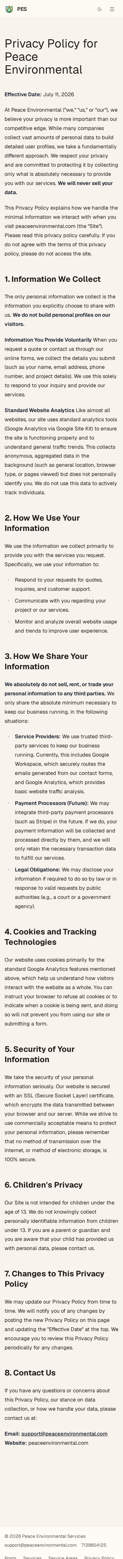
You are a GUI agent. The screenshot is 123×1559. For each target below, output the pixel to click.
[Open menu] (112, 9)
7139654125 (93, 1545)
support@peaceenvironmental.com (64, 1433)
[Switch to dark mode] (99, 9)
